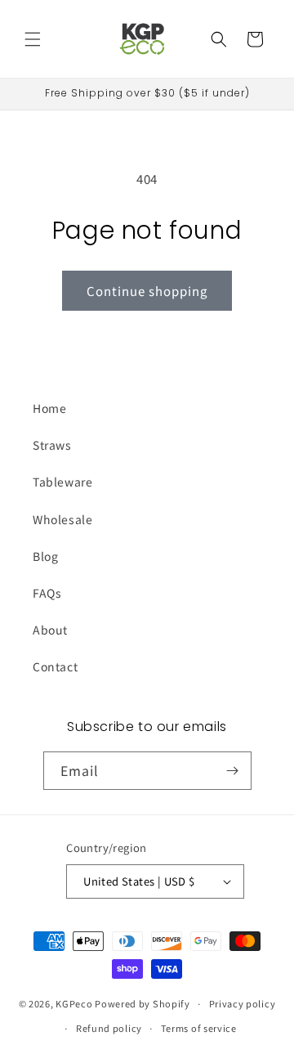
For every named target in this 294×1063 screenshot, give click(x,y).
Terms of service (199, 1027)
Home (49, 408)
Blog (45, 556)
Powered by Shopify (142, 1003)
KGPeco (74, 1003)
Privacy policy (242, 1003)
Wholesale (62, 519)
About (50, 629)
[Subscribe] (233, 770)
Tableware (62, 481)
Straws (52, 445)
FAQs (47, 593)
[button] (33, 39)
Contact (55, 666)
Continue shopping (147, 290)
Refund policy (109, 1027)
